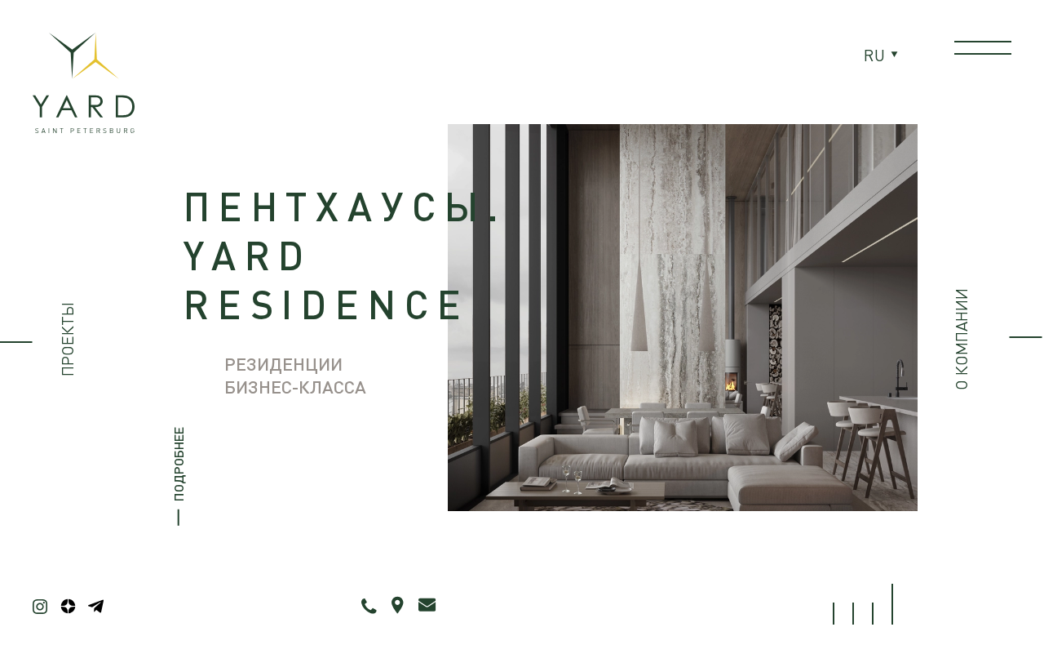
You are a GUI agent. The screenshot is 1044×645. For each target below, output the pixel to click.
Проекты (67, 339)
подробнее (178, 463)
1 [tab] (833, 614)
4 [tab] (892, 604)
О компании (961, 339)
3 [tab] (873, 614)
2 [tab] (853, 614)
